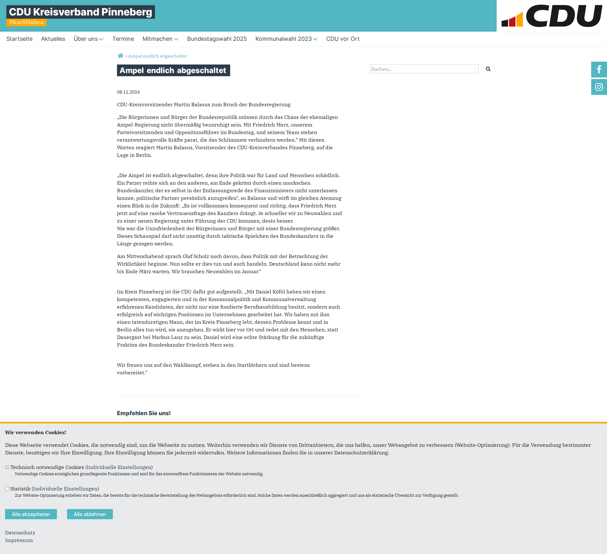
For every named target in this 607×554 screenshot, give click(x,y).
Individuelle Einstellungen (119, 467)
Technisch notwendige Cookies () (81, 467)
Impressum (19, 540)
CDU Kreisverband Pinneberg (80, 12)
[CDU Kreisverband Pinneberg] (120, 56)
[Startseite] (552, 4)
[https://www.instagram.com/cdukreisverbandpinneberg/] (599, 87)
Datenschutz (20, 532)
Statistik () (54, 488)
